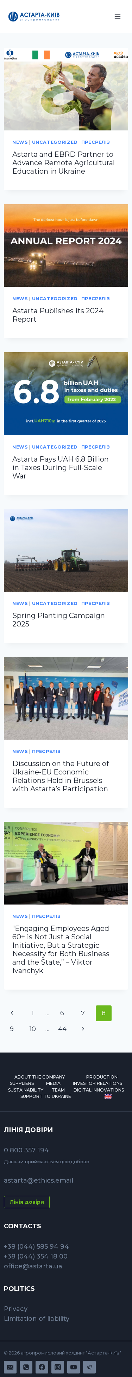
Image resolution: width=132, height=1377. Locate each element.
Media (53, 1083)
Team (58, 1090)
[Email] (10, 1367)
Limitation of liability (36, 1319)
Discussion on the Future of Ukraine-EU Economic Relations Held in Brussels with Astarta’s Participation (60, 776)
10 (33, 1029)
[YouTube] (73, 1367)
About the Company (39, 1077)
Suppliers (22, 1083)
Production (102, 1077)
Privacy (15, 1309)
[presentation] (66, 89)
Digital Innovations (99, 1090)
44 (62, 1029)
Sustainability (25, 1090)
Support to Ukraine (45, 1096)
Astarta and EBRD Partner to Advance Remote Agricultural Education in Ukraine (63, 162)
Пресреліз (95, 142)
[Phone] (26, 1367)
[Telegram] (89, 1367)
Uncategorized (54, 142)
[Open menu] (117, 16)
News (20, 142)
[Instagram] (57, 1367)
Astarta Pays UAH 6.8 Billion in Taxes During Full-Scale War (60, 467)
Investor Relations (97, 1083)
